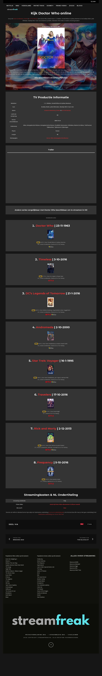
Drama (26, 18)
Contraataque (9, 587)
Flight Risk (8, 569)
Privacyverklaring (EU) (35, 634)
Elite (38, 575)
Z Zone (7, 581)
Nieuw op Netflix (74, 562)
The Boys (39, 569)
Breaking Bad (18, 539)
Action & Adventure (18, 18)
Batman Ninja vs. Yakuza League (14, 571)
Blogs (79, 5)
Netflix (10, 5)
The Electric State (10, 573)
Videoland (26, 5)
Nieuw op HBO (73, 568)
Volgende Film (84, 537)
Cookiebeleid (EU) (57, 634)
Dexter (39, 595)
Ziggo (71, 5)
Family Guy (40, 559)
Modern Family (41, 579)
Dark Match (9, 595)
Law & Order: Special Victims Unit (45, 567)
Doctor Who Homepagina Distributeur (57, 138)
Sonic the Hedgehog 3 (11, 559)
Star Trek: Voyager (45, 360)
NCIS (38, 573)
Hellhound (8, 589)
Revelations (9, 593)
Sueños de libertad (42, 593)
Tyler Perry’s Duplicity (11, 585)
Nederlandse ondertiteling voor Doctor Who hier (50, 514)
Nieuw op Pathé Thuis (75, 570)
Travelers (44, 394)
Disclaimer (73, 634)
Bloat (7, 597)
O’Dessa (8, 577)
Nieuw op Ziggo (74, 566)
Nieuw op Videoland (75, 564)
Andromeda (44, 327)
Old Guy (8, 583)
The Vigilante (9, 579)
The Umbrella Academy (43, 585)
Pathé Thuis (39, 5)
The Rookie (40, 589)
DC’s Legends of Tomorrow (45, 293)
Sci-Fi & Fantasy (33, 18)
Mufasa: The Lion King (11, 563)
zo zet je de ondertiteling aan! (56, 512)
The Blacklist (83, 539)
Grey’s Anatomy (41, 561)
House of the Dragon (42, 591)
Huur (65, 508)
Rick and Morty (45, 428)
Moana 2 (8, 561)
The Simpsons (40, 563)
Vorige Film (16, 537)
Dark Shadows (41, 597)
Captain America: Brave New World (15, 565)
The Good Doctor (41, 577)
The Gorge (8, 567)
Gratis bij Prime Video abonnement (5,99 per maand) (65, 504)
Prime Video (61, 5)
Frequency (45, 462)
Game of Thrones (41, 571)
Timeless (45, 259)
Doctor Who (45, 225)
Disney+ (50, 5)
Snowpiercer (40, 583)
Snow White (9, 575)
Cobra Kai (39, 587)
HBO (17, 5)
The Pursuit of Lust (10, 591)
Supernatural (40, 565)
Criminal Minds (41, 581)
